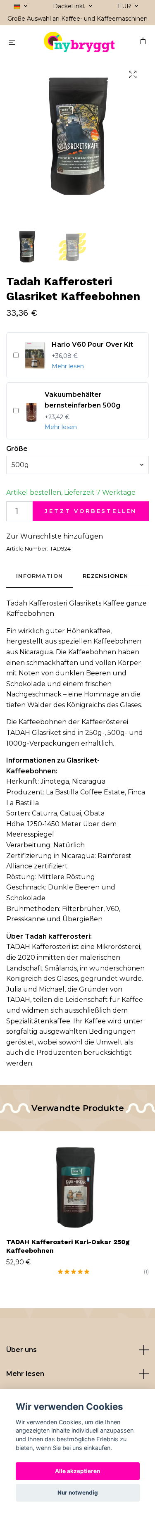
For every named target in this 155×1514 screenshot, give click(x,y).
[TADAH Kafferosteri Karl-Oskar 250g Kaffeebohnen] (77, 1183)
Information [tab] (39, 576)
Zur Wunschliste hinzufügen (54, 536)
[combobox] (77, 465)
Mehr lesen (68, 366)
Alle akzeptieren (77, 1471)
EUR (125, 6)
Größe (17, 449)
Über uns (21, 1350)
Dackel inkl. (70, 6)
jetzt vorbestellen (91, 511)
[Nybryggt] (79, 42)
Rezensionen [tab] (105, 576)
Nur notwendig (77, 1492)
